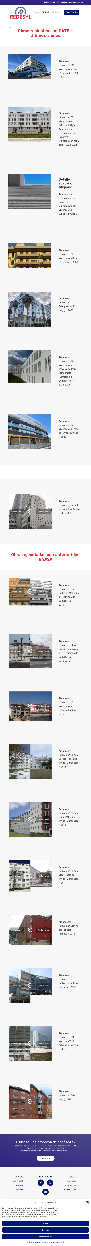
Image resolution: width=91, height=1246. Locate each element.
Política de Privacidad (48, 1242)
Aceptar (46, 1223)
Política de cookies (33, 1242)
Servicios (19, 1185)
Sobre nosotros (19, 1181)
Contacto (19, 1190)
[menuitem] (13, 12)
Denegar (45, 1230)
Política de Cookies (71, 1190)
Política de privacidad (72, 1185)
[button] (87, 1203)
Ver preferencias (45, 1236)
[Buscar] (10, 28)
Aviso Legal (60, 1242)
